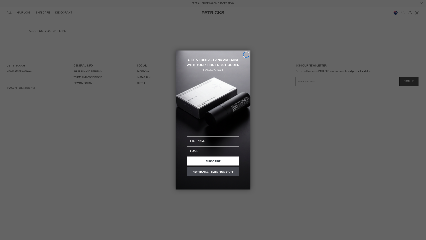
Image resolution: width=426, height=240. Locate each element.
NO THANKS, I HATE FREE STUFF (213, 172)
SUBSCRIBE (213, 161)
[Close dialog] (246, 55)
